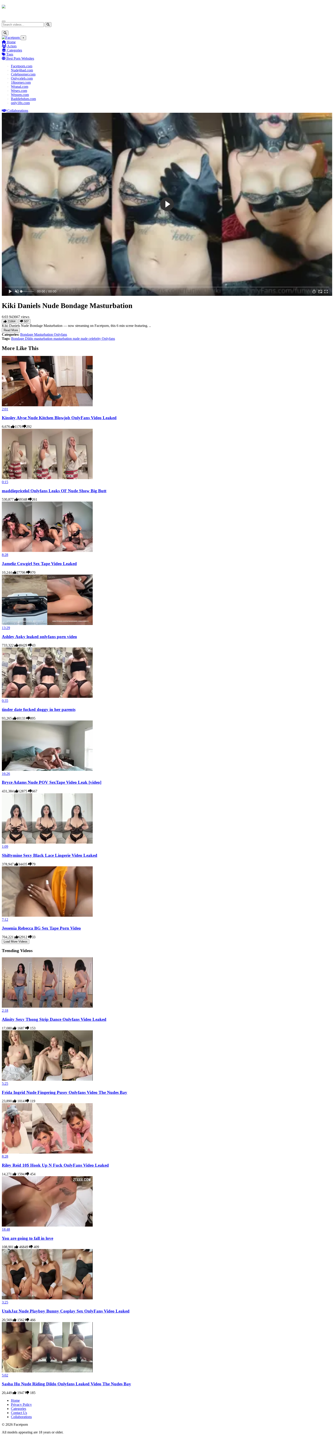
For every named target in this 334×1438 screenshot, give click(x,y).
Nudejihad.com (22, 70)
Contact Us (19, 1413)
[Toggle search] (5, 33)
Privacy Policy (21, 1404)
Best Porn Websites (19, 58)
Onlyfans (60, 334)
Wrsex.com (19, 91)
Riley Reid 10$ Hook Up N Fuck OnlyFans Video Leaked (55, 1165)
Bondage (27, 334)
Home (11, 42)
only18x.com (20, 103)
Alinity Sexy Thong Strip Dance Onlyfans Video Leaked (54, 1019)
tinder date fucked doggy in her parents (38, 709)
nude (77, 339)
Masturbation (44, 334)
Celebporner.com (23, 74)
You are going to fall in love (27, 1238)
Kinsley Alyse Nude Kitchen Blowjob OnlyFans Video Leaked (59, 417)
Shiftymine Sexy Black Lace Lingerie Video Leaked (49, 855)
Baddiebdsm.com (23, 99)
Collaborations (17, 111)
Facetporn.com (21, 66)
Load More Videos (15, 941)
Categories (14, 50)
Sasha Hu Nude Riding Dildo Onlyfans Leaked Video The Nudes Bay (66, 1384)
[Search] (48, 24)
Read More (11, 330)
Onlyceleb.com (22, 78)
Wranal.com (19, 86)
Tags (9, 54)
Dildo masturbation (39, 339)
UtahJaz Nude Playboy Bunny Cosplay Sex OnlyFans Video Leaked (66, 1311)
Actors (11, 46)
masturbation (63, 339)
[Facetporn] (19, 9)
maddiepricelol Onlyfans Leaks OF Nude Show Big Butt (54, 490)
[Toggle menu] (3, 21)
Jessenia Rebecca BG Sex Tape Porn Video (41, 928)
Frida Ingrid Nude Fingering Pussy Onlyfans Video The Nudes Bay (64, 1092)
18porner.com (21, 82)
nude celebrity (91, 339)
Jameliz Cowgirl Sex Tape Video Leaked (39, 563)
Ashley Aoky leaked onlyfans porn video (39, 636)
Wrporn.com (20, 95)
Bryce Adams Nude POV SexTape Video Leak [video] (51, 782)
